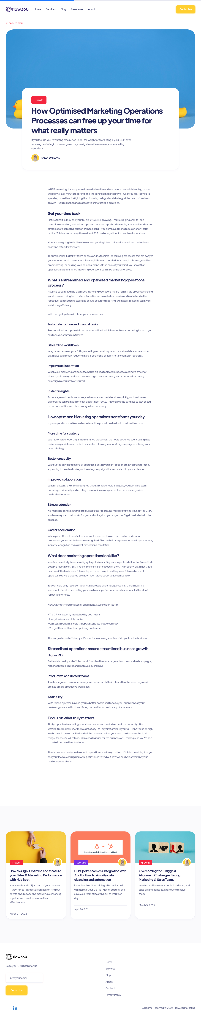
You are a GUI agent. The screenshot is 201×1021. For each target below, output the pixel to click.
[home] (17, 9)
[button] (77, 9)
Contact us (185, 9)
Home (37, 9)
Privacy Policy (113, 995)
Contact (110, 988)
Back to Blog (14, 23)
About (91, 9)
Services (51, 9)
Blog (63, 9)
